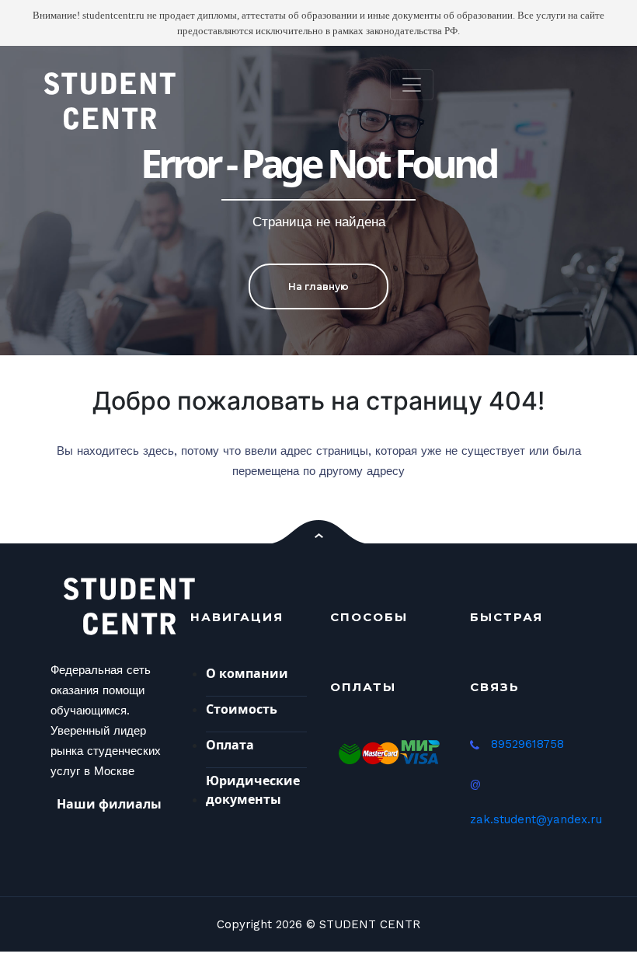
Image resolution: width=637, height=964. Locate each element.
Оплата (230, 744)
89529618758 (527, 744)
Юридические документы (253, 790)
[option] (318, 200)
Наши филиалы (109, 803)
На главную (318, 286)
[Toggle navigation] (411, 84)
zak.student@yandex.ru (536, 819)
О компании (247, 673)
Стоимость (241, 709)
